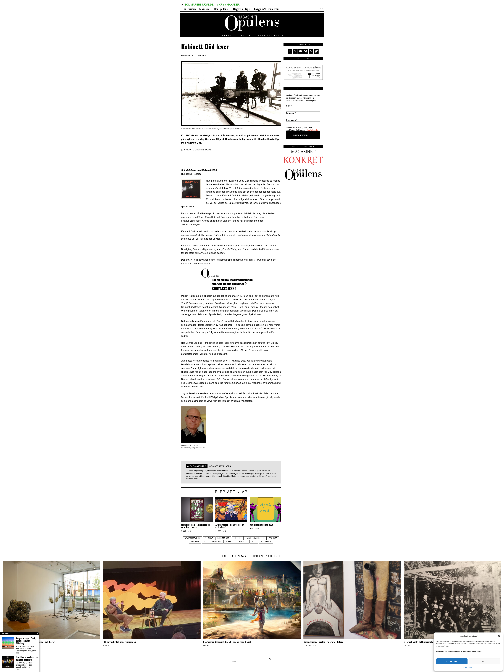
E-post (289, 105)
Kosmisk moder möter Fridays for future (323, 641)
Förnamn (291, 113)
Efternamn (291, 120)
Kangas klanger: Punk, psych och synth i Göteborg (26, 641)
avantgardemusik (192, 538)
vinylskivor (266, 542)
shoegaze (243, 542)
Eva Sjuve (209, 538)
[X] (295, 51)
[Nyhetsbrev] (316, 51)
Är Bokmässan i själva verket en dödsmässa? (229, 526)
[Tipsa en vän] (300, 51)
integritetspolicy (312, 130)
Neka (484, 661)
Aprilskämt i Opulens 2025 (261, 525)
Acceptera (451, 661)
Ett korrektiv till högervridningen (119, 641)
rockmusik (217, 542)
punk (206, 542)
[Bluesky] (305, 51)
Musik (190, 55)
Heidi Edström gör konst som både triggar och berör (29, 641)
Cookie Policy (467, 667)
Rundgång (230, 542)
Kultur (184, 55)
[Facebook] (290, 51)
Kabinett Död (223, 538)
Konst (306, 645)
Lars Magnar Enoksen (255, 538)
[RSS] (311, 51)
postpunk (195, 542)
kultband (238, 538)
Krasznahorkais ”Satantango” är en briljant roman (195, 526)
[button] (498, 636)
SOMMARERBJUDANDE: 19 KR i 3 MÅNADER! (212, 4)
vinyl (254, 542)
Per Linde (273, 538)
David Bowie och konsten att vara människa (27, 658)
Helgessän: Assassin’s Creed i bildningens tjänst (227, 641)
